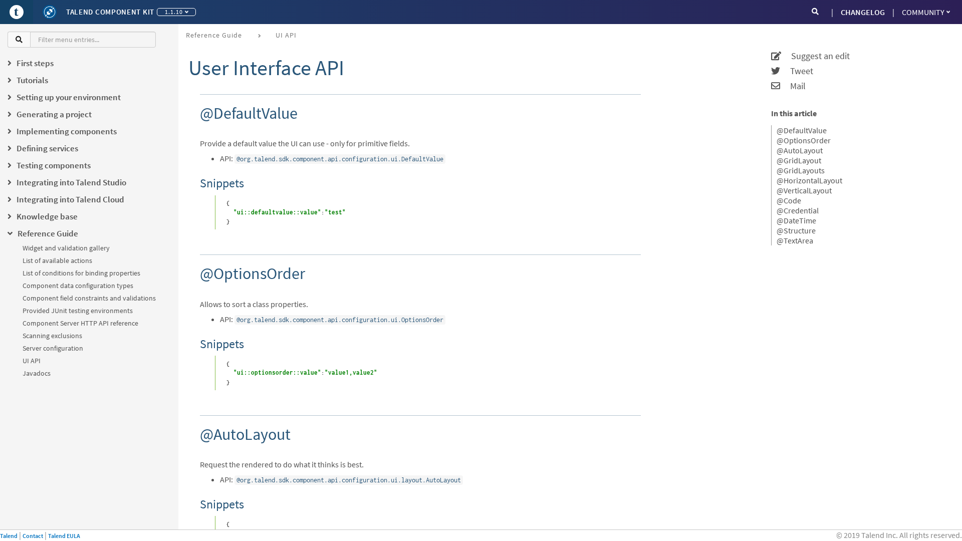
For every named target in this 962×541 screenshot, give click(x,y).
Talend (9, 535)
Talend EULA (64, 535)
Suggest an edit (815, 56)
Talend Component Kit (110, 12)
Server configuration (53, 348)
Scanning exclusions (52, 335)
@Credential (798, 210)
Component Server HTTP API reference (80, 323)
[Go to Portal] (16, 12)
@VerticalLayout (804, 190)
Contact (33, 535)
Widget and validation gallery (66, 247)
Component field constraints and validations (89, 298)
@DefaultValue (802, 130)
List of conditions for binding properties (81, 273)
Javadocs (37, 373)
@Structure (796, 230)
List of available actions (57, 260)
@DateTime (796, 220)
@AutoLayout (800, 150)
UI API (32, 360)
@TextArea (795, 240)
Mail (793, 86)
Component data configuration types (78, 285)
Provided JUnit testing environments (78, 310)
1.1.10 (174, 12)
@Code (789, 200)
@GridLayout (799, 160)
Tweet (796, 71)
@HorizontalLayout (809, 180)
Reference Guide (214, 35)
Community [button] (923, 12)
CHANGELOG (863, 12)
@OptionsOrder (804, 140)
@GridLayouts (801, 170)
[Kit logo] (49, 12)
